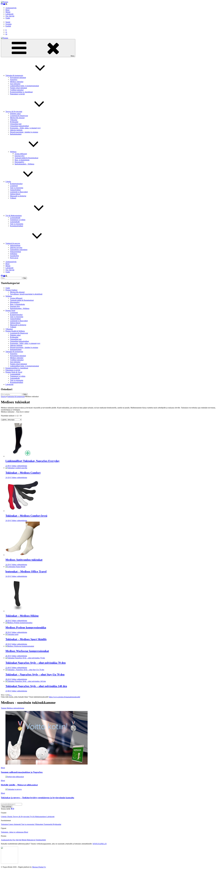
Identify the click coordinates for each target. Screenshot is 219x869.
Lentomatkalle (15, 218)
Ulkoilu (10, 817)
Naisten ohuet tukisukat (18, 88)
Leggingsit (14, 186)
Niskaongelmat (15, 252)
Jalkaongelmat (15, 245)
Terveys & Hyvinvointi (13, 111)
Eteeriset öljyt (19, 156)
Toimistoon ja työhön (17, 220)
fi (6, 30)
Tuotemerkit (48, 824)
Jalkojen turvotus (16, 247)
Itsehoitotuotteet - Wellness (19, 308)
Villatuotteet (39, 824)
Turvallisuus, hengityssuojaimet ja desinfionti (26, 294)
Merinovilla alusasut (17, 118)
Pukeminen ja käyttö (17, 94)
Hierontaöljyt (19, 162)
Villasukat (13, 120)
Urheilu (8, 182)
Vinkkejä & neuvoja (12, 243)
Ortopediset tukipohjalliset (19, 126)
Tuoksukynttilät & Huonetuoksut (26, 158)
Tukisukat (4, 824)
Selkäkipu (13, 254)
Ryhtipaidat (14, 122)
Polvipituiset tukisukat (18, 77)
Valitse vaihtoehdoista (19, 466)
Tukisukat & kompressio (14, 75)
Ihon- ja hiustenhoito (22, 160)
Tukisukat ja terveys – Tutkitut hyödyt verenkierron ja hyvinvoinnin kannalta (37, 797)
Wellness (13, 152)
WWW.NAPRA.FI (100, 844)
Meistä (7, 12)
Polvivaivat (14, 258)
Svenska (8, 24)
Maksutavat (31, 840)
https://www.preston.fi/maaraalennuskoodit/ (64, 697)
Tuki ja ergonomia (16, 188)
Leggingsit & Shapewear (19, 116)
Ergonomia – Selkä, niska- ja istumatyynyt (25, 128)
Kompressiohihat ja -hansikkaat (21, 92)
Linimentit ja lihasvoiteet (19, 192)
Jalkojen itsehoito (16, 130)
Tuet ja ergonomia (28, 824)
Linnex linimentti (14, 824)
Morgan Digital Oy (39, 867)
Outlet (7, 18)
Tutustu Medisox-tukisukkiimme (12, 708)
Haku (25, 394)
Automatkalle (15, 222)
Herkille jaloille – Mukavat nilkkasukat (19, 785)
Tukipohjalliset (15, 190)
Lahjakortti (9, 14)
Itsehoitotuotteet (15, 134)
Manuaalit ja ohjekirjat (18, 196)
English (8, 26)
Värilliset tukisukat (16, 90)
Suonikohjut (14, 256)
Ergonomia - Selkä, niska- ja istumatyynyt (25, 343)
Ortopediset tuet (15, 124)
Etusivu (3, 396)
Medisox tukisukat (16, 82)
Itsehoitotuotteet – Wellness (24, 164)
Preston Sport (10, 310)
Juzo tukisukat (15, 84)
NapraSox (13, 80)
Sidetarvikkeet (15, 194)
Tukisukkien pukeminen (18, 250)
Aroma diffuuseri (21, 154)
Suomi (7, 22)
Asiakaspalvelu (10, 8)
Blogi (7, 10)
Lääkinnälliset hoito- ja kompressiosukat (24, 86)
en (6, 34)
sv (6, 32)
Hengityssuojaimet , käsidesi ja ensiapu (24, 132)
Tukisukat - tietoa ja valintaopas (12, 832)
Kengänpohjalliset (16, 226)
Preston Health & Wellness (15, 331)
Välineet (13, 198)
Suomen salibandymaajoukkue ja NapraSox (22, 772)
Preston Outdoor (11, 290)
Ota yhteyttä (9, 16)
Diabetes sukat (15, 114)
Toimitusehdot (41, 840)
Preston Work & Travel (13, 372)
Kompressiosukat (16, 184)
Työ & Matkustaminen (13, 216)
